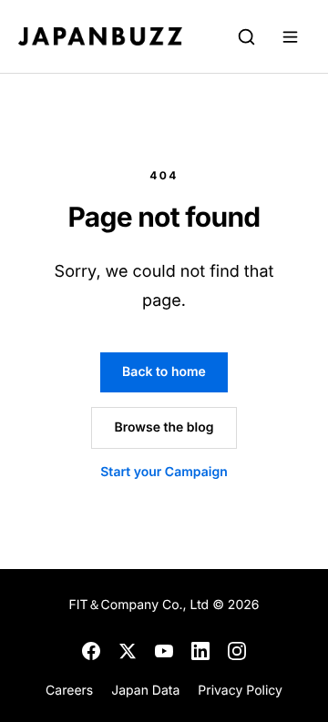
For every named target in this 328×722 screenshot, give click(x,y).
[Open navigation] (290, 36)
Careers (69, 690)
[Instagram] (237, 651)
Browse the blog (163, 427)
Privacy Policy (240, 690)
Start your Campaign (163, 472)
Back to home (164, 372)
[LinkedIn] (200, 651)
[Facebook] (91, 651)
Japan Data (145, 690)
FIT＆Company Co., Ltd (141, 605)
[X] (127, 651)
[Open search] (246, 36)
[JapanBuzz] (100, 36)
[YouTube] (164, 651)
